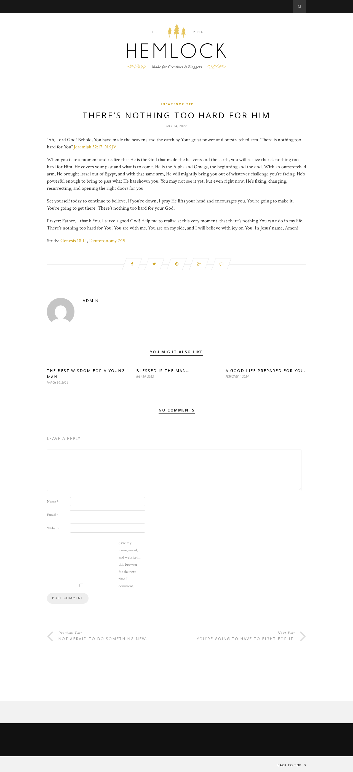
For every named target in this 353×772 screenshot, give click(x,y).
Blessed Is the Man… (163, 370)
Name (52, 501)
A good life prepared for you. (266, 370)
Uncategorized (176, 104)
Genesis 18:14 (73, 240)
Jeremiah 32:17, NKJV (95, 147)
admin (91, 300)
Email (52, 514)
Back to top (290, 765)
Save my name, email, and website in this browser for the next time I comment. (129, 565)
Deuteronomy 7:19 (107, 240)
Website (53, 528)
